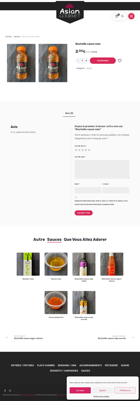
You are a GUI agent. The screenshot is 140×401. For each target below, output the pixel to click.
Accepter (80, 390)
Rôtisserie (111, 365)
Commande (103, 61)
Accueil (8, 37)
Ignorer (103, 390)
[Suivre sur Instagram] (10, 391)
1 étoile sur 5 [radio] (76, 149)
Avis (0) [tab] (69, 113)
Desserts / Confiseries (64, 370)
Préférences (125, 390)
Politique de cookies (101, 396)
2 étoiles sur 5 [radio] (78, 149)
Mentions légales (64, 395)
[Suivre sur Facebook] (5, 391)
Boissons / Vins (67, 365)
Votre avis (80, 157)
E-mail (106, 184)
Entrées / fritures (22, 365)
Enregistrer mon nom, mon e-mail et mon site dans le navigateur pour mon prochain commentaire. (101, 202)
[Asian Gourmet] (70, 10)
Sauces (17, 37)
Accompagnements (90, 365)
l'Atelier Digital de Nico (28, 395)
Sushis (125, 365)
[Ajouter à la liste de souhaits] (119, 60)
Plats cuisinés (46, 365)
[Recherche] (122, 16)
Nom (77, 184)
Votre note (81, 146)
